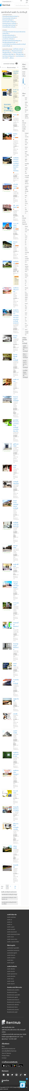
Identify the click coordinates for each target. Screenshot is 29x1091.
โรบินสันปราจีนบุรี (6, 52)
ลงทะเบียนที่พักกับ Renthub (9, 1050)
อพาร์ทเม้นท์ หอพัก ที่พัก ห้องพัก (7, 5)
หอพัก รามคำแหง (11, 916)
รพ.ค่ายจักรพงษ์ (20, 55)
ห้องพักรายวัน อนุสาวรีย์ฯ (13, 994)
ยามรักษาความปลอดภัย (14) (27, 250)
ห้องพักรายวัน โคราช (12, 1006)
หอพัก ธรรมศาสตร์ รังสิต (13, 934)
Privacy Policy (6, 1055)
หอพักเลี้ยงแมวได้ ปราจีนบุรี (25, 348)
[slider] (23, 84)
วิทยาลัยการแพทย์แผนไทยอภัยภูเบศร (11, 40)
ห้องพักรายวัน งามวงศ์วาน (13, 1001)
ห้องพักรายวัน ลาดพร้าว (13, 989)
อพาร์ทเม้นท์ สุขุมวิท (12, 952)
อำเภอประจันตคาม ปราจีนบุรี (9, 23)
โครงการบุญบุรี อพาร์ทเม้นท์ (16, 398)
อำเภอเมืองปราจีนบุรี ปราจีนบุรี (9, 16)
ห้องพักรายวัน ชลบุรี (12, 1011)
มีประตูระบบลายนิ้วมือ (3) (26, 239)
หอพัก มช (9, 919)
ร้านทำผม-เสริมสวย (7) (26, 307)
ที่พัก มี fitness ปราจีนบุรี (25, 355)
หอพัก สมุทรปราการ (12, 973)
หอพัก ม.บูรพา (10, 926)
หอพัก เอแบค (10, 936)
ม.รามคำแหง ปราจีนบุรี (7, 38)
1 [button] (7, 886)
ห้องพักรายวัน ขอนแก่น (13, 1009)
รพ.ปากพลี (5, 57)
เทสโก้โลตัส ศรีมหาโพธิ (7, 54)
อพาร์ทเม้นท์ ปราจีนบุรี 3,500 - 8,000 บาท (9, 898)
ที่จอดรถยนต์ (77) (26, 275)
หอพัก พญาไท (10, 962)
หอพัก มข (9, 921)
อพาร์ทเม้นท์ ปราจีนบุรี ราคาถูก (9, 894)
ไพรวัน (15, 114)
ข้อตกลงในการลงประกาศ (8, 1048)
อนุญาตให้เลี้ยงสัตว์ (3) (26, 116)
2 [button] (10, 886)
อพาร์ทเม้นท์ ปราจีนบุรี (8, 63)
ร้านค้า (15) (26, 319)
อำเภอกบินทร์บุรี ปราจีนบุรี (8, 17)
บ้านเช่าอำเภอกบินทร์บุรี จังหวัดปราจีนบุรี (15, 504)
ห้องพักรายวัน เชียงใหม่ (13, 1004)
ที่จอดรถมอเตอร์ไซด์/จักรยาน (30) (26, 268)
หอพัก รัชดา (10, 959)
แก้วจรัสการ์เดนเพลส (15, 186)
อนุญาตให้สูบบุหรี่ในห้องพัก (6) (26, 189)
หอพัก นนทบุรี (10, 980)
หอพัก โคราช (10, 978)
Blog (3, 1046)
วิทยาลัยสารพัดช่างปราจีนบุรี (9, 36)
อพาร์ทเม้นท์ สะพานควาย (13, 950)
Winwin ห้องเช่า (15, 243)
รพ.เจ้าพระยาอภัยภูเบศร (8, 55)
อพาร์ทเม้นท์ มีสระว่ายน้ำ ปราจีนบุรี (25, 364)
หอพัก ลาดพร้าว (11, 957)
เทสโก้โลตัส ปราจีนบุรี (18, 48)
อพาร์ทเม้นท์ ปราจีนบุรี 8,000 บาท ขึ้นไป (9, 902)
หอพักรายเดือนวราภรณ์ (16, 289)
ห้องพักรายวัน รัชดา (12, 992)
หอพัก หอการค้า (11, 929)
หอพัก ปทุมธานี (11, 983)
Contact (4, 1057)
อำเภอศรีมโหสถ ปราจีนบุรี (8, 26)
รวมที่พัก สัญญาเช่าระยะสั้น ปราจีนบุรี (25, 374)
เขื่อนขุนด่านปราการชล (16, 50)
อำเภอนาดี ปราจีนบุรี (7, 19)
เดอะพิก (15, 713)
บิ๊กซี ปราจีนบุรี (5, 50)
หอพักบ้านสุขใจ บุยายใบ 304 (16, 754)
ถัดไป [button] (15, 887)
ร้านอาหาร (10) (26, 325)
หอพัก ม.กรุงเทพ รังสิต (13, 941)
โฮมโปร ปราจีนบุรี (17, 52)
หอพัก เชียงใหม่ (11, 968)
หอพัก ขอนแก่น (11, 971)
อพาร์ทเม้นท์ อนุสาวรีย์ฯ (13, 947)
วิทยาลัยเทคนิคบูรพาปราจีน (8, 42)
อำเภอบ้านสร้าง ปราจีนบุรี (8, 21)
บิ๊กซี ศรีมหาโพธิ (19, 54)
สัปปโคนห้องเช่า (15, 135)
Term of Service (6, 1052)
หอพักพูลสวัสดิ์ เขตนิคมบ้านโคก (16, 524)
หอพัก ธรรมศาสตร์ (12, 931)
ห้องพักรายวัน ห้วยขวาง (13, 999)
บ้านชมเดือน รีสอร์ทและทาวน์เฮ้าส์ (16, 808)
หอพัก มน (9, 924)
